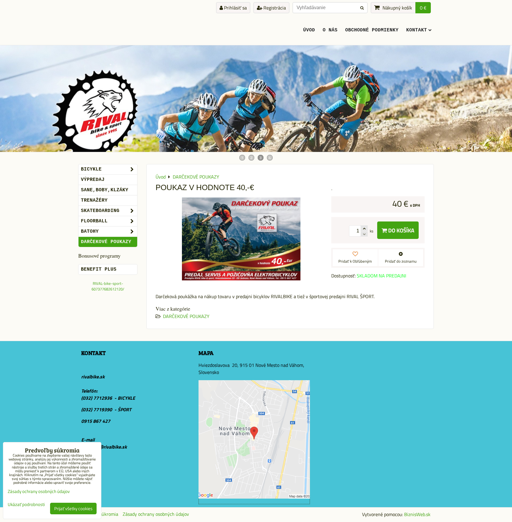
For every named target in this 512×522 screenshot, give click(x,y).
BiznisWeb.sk (417, 514)
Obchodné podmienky (372, 30)
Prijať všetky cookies (73, 508)
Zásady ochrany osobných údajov (156, 514)
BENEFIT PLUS (98, 269)
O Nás (330, 30)
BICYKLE (91, 169)
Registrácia (274, 7)
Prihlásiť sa (235, 7)
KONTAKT (416, 30)
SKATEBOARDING (100, 210)
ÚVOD (309, 30)
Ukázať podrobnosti (26, 504)
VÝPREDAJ (93, 179)
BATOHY (90, 231)
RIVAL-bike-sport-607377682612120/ (108, 286)
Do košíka (400, 230)
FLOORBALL (94, 221)
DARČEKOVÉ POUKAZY (186, 316)
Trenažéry (94, 200)
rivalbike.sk (93, 376)
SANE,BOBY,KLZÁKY (104, 190)
